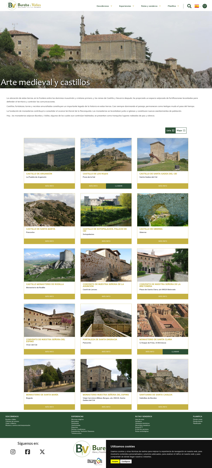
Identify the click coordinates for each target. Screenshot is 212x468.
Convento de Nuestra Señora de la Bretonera (160, 285)
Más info (49, 186)
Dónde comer (197, 419)
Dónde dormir (198, 421)
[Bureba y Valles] (24, 10)
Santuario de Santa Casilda (155, 395)
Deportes (74, 427)
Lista (169, 130)
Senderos (138, 421)
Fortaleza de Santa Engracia (100, 340)
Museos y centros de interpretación (18, 425)
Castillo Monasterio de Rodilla (45, 284)
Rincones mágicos (77, 419)
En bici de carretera (142, 429)
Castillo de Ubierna (151, 229)
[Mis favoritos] (205, 6)
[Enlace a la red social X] (42, 451)
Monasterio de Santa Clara (155, 340)
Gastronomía (75, 425)
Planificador (197, 423)
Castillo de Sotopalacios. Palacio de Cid (105, 230)
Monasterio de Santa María (42, 395)
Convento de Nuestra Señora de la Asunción (103, 285)
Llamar (118, 186)
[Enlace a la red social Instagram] (13, 451)
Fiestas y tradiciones (78, 429)
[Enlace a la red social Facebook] (28, 451)
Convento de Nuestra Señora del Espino (45, 341)
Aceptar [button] (115, 461)
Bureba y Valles (11, 419)
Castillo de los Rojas (95, 174)
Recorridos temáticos (142, 425)
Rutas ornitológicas (142, 431)
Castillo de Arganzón (39, 174)
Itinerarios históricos (142, 423)
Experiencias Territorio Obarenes (82, 431)
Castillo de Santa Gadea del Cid (158, 174)
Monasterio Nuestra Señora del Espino (106, 395)
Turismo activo (76, 433)
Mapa (179, 130)
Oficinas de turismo (12, 421)
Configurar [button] (126, 461)
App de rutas (139, 419)
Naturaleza (75, 421)
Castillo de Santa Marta (40, 229)
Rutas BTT (139, 427)
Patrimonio (75, 423)
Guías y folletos (11, 423)
